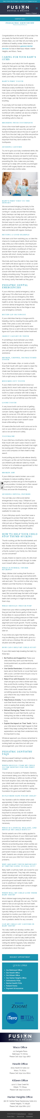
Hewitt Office (20, 1063)
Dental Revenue (21, 1114)
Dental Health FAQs (14, 983)
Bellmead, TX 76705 (20, 1054)
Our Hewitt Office (13, 973)
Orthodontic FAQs (13, 981)
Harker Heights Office (20, 1097)
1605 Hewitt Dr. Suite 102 (20, 1068)
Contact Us (30, 1)
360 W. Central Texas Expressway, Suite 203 (20, 1101)
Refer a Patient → (32, 13)
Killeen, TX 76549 (20, 1087)
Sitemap (30, 1114)
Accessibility (29, 1116)
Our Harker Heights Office (16, 978)
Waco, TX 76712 (20, 1070)
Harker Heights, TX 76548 (20, 1104)
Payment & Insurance (14, 988)
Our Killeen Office (13, 975)
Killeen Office (20, 1080)
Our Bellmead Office (14, 970)
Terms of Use (20, 1116)
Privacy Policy (10, 1116)
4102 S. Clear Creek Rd (20, 1084)
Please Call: (20, 1057)
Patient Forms (11, 986)
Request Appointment (20, 957)
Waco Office (20, 1047)
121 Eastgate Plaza (20, 1051)
